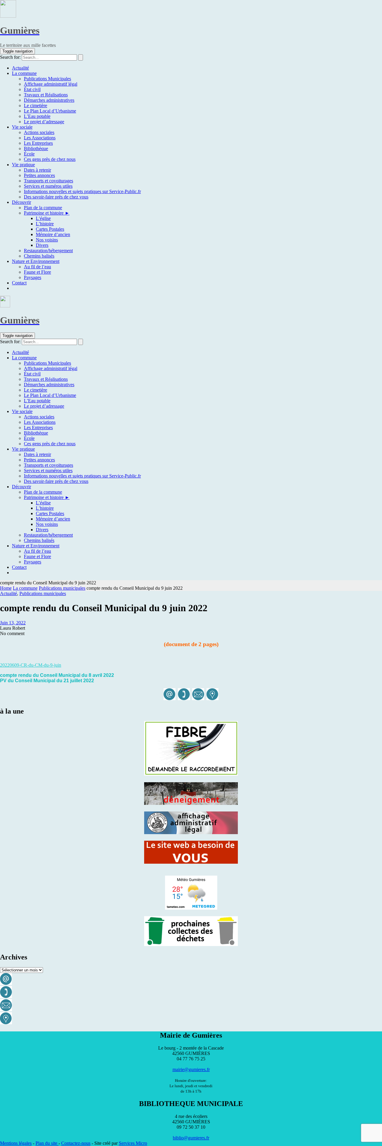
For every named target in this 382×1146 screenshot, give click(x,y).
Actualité (8, 593)
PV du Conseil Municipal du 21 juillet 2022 (47, 680)
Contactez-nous (75, 1143)
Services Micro (133, 1143)
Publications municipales (62, 588)
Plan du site (47, 1143)
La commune (25, 588)
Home (6, 588)
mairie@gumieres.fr (191, 1069)
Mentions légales (16, 1143)
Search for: (10, 57)
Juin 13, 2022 (13, 622)
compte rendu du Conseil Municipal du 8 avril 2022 (57, 675)
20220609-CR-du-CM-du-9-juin (30, 665)
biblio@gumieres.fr (191, 1137)
